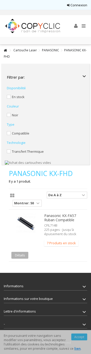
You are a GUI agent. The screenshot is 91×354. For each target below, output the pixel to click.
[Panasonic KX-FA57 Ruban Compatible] (26, 223)
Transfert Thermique (28, 151)
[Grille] (12, 196)
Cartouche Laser (25, 50)
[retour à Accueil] (5, 50)
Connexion (78, 5)
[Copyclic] (33, 26)
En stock (18, 97)
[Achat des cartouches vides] (28, 162)
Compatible (20, 133)
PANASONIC (50, 50)
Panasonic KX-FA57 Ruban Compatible (60, 217)
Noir (15, 115)
